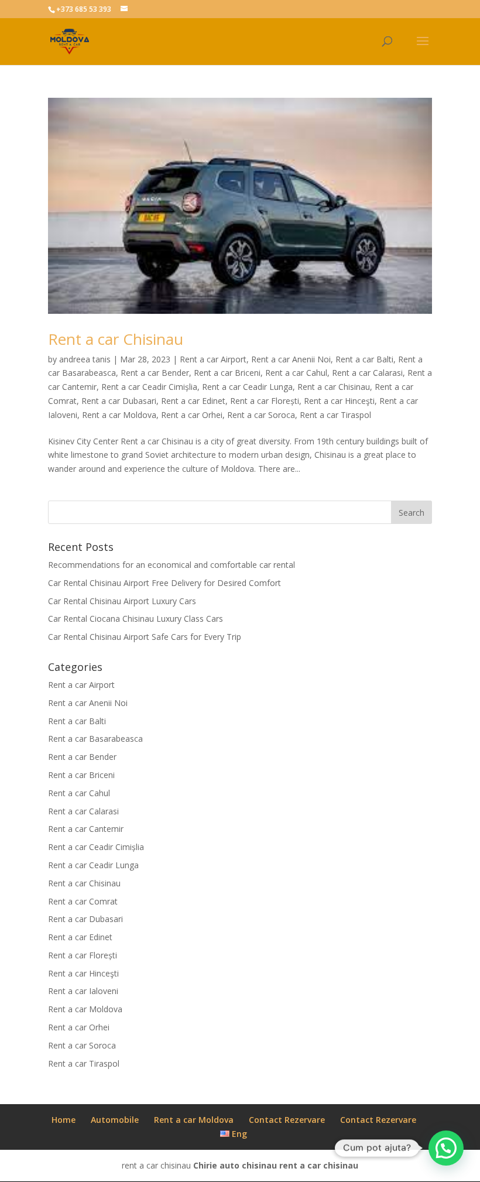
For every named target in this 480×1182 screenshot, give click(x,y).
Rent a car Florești (264, 400)
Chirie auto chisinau (235, 1165)
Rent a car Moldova (119, 414)
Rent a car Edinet (193, 400)
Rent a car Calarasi (367, 372)
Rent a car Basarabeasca (95, 738)
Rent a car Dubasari (118, 400)
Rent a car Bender (155, 372)
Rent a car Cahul (296, 372)
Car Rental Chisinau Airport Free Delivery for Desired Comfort (164, 582)
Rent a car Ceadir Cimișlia (149, 386)
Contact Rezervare (287, 1119)
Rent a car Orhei (191, 414)
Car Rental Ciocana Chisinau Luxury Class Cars (135, 618)
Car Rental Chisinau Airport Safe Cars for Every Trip (144, 636)
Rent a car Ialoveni (83, 990)
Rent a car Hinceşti (339, 400)
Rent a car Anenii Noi (291, 359)
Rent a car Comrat (83, 901)
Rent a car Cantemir (86, 828)
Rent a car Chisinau (115, 339)
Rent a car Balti (364, 359)
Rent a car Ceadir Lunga (247, 386)
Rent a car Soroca (261, 414)
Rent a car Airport (213, 359)
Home (64, 1119)
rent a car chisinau (318, 1165)
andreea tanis (85, 359)
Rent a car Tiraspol (335, 414)
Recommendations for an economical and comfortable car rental (171, 564)
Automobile (115, 1119)
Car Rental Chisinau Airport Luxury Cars (122, 601)
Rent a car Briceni (227, 372)
